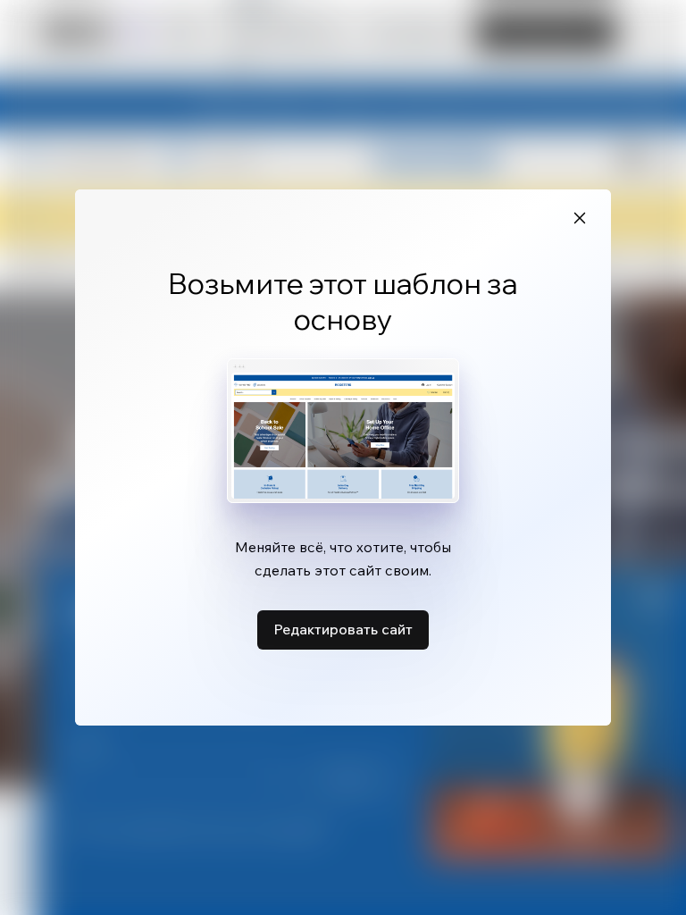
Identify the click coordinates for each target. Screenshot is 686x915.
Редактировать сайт (343, 629)
